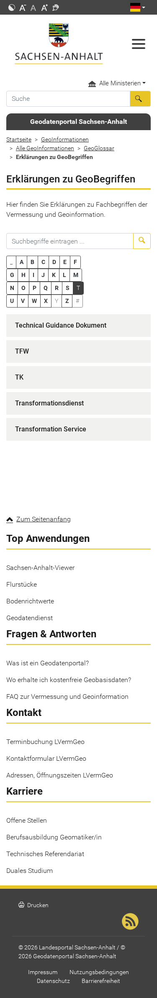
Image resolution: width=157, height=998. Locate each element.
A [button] (21, 262)
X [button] (46, 301)
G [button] (12, 275)
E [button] (65, 262)
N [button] (12, 288)
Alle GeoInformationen (45, 148)
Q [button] (46, 288)
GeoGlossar (99, 148)
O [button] (23, 288)
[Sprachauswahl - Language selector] (138, 7)
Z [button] (67, 301)
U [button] (12, 301)
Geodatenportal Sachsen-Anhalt (78, 122)
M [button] (75, 275)
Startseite (18, 139)
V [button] (23, 301)
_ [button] (11, 262)
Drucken (33, 905)
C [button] (43, 262)
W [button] (34, 301)
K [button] (54, 275)
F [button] (75, 262)
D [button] (54, 262)
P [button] (34, 288)
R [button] (57, 288)
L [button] (64, 275)
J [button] (43, 275)
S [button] (67, 288)
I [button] (33, 275)
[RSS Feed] (130, 921)
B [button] (32, 262)
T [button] (78, 288)
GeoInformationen (65, 139)
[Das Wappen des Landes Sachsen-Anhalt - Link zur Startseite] (58, 43)
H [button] (23, 275)
